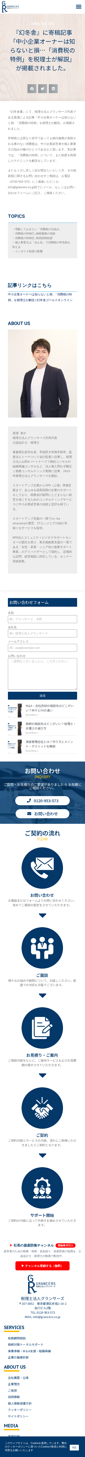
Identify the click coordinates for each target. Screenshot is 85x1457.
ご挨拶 (12, 1390)
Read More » (32, 715)
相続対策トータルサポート (25, 1344)
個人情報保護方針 (20, 1403)
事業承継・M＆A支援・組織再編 (29, 1351)
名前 (11, 613)
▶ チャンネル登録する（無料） (42, 1266)
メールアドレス (18, 641)
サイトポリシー (18, 1416)
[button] (78, 6)
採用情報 (14, 1397)
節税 (51, 24)
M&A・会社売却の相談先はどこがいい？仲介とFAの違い (50, 708)
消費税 (35, 24)
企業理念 (14, 1384)
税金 (44, 24)
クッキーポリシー (20, 1410)
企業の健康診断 (18, 1357)
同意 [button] (74, 1447)
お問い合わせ (17, 656)
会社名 (12, 627)
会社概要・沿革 (18, 1378)
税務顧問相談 (17, 1338)
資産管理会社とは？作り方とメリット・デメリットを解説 (49, 744)
